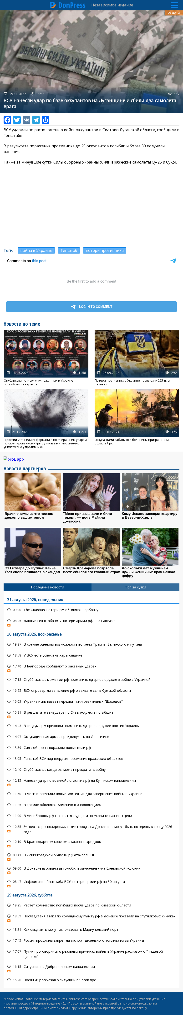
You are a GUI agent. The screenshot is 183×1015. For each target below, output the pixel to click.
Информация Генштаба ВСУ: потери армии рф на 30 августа (91, 883)
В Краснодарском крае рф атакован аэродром (91, 843)
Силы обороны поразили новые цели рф (91, 747)
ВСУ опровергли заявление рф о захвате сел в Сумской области (91, 690)
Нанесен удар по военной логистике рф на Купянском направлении (91, 782)
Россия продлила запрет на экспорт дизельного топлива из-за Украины (91, 940)
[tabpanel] (91, 789)
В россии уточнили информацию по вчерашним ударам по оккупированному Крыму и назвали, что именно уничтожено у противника (46, 419)
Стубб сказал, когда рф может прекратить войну (91, 769)
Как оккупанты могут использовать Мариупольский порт (91, 929)
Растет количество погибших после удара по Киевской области (91, 905)
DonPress (72, 5)
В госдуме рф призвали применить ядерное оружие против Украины (91, 726)
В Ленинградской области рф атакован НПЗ (91, 856)
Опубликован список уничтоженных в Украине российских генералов (46, 358)
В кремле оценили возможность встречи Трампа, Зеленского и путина (91, 644)
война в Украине (36, 250)
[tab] (48, 587)
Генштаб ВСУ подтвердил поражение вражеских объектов (91, 758)
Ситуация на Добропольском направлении (91, 968)
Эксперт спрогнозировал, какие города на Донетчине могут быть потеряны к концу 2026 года (91, 829)
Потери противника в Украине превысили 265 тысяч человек (136, 358)
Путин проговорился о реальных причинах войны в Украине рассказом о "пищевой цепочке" (91, 953)
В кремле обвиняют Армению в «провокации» (91, 805)
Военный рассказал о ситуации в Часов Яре (91, 980)
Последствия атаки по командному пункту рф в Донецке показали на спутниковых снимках (91, 917)
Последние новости (47, 587)
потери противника (105, 250)
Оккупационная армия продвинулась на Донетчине (91, 736)
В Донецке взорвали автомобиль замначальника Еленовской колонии (91, 869)
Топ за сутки (135, 587)
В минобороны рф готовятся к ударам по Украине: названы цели (91, 816)
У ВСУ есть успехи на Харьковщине (91, 655)
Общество (174, 12)
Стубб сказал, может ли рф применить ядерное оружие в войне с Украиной (91, 679)
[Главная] (53, 5)
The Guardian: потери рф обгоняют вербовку (91, 610)
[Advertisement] (91, 203)
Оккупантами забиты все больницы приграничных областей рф (136, 419)
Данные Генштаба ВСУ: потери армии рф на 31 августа (91, 622)
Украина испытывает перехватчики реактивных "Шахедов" (91, 701)
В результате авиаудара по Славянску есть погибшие (91, 713)
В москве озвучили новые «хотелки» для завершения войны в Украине (91, 794)
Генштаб (69, 250)
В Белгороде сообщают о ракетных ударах (91, 667)
